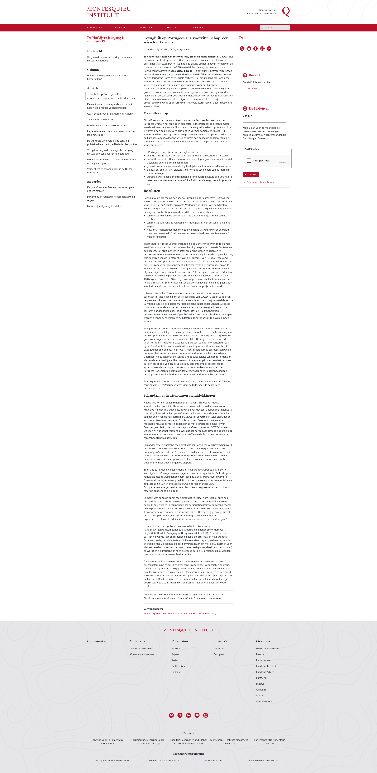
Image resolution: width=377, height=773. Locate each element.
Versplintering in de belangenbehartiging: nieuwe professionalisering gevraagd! (110, 152)
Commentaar (97, 641)
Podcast (176, 672)
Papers (175, 654)
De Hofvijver (178, 666)
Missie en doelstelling (268, 648)
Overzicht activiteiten (141, 648)
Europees (219, 654)
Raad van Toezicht (266, 666)
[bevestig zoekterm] (262, 28)
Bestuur (260, 654)
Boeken (176, 648)
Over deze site (264, 701)
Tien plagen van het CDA (100, 119)
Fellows (260, 684)
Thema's (220, 641)
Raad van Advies (265, 672)
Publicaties (180, 641)
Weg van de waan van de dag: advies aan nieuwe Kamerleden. (110, 58)
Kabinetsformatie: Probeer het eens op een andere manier (111, 189)
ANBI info (261, 690)
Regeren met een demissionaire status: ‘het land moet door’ (111, 133)
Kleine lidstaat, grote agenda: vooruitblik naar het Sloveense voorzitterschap (109, 106)
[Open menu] (134, 28)
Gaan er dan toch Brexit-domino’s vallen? (110, 114)
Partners (261, 678)
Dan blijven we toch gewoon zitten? (107, 125)
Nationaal (219, 648)
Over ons (263, 641)
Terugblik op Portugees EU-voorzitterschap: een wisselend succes (111, 96)
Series (175, 660)
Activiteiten (138, 641)
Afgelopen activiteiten (141, 654)
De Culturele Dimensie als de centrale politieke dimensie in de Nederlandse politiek (112, 142)
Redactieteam (263, 660)
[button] (171, 715)
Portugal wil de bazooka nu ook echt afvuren (181, 613)
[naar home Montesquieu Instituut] (109, 12)
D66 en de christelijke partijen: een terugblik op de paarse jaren (111, 161)
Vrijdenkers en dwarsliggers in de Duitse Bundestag (109, 170)
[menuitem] (96, 27)
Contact (260, 695)
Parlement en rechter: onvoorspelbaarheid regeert (111, 198)
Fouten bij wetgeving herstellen (104, 206)
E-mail (246, 115)
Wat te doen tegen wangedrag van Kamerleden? (106, 77)
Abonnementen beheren (260, 182)
